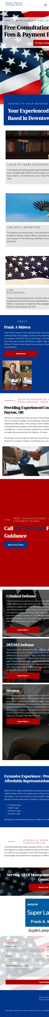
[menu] (45, 5)
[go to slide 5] (39, 929)
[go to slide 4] (38, 929)
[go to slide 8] (45, 929)
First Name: (11, 946)
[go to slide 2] (34, 929)
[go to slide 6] (41, 929)
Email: (8, 956)
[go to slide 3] (36, 929)
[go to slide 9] (47, 929)
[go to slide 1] (32, 929)
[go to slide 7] (43, 929)
